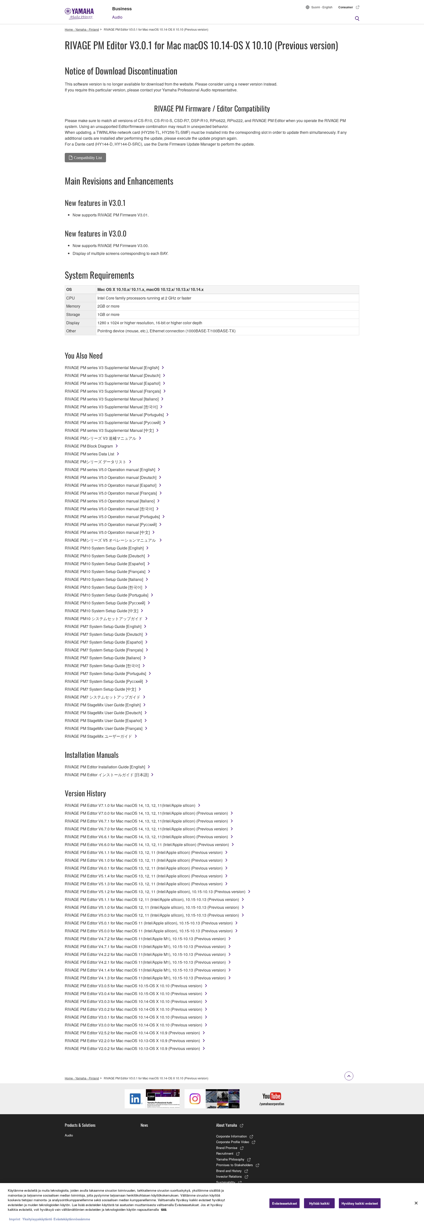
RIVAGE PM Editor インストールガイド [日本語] (106, 774)
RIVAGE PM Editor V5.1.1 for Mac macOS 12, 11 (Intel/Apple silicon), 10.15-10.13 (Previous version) (152, 899)
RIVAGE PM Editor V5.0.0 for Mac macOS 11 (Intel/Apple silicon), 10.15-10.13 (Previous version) (149, 931)
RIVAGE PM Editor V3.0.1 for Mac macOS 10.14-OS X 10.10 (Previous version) (133, 1017)
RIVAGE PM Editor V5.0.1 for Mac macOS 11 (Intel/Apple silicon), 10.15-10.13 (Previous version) (149, 923)
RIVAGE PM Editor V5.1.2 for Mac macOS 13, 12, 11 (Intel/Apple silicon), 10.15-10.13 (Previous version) (155, 891)
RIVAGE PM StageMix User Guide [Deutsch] (103, 712)
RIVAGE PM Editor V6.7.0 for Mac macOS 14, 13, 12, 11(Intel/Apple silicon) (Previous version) (146, 829)
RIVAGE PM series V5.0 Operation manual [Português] (112, 516)
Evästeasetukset (284, 1203)
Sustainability (225, 1182)
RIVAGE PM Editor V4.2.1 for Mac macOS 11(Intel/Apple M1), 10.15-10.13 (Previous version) (145, 962)
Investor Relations (229, 1176)
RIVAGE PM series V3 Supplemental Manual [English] (112, 367)
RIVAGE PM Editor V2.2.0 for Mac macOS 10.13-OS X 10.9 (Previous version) (132, 1040)
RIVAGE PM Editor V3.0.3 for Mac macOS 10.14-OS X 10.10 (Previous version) (133, 1001)
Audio (117, 17)
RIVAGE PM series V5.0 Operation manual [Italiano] (110, 501)
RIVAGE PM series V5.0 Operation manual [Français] (111, 493)
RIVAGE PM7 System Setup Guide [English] (103, 626)
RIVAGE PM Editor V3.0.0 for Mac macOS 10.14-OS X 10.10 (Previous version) (133, 1025)
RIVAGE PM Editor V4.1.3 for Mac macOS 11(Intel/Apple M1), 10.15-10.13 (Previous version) (145, 978)
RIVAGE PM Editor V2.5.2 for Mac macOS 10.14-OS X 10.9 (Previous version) (132, 1033)
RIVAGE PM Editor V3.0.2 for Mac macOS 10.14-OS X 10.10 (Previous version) (133, 1009)
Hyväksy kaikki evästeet (360, 1203)
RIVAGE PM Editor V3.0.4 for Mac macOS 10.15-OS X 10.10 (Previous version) (133, 993)
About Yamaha (226, 1125)
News (144, 1125)
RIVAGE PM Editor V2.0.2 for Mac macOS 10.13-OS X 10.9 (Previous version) (132, 1048)
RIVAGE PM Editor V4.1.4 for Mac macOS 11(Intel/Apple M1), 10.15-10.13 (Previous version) (145, 970)
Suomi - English (321, 7)
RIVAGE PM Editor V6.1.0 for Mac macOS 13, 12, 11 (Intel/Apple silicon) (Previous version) (144, 860)
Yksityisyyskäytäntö (37, 1219)
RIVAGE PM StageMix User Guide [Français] (103, 728)
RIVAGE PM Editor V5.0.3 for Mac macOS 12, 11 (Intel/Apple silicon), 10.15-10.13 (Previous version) (152, 915)
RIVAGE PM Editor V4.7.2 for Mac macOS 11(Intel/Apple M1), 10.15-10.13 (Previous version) (145, 938)
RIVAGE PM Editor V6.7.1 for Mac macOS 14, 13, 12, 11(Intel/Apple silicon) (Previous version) (146, 821)
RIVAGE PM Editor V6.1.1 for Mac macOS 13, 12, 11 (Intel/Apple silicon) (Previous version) (144, 852)
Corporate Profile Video (232, 1141)
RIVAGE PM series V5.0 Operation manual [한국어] (109, 509)
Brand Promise (226, 1147)
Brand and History (229, 1170)
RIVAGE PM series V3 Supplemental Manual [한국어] (111, 407)
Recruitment (224, 1153)
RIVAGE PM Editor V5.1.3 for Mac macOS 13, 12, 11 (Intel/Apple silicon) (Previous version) (144, 884)
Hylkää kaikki (319, 1203)
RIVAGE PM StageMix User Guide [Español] (103, 720)
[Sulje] (416, 1203)
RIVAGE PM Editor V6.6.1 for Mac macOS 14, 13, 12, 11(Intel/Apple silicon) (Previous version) (146, 836)
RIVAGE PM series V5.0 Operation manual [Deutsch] (110, 477)
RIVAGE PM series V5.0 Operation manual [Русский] (111, 524)
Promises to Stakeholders (234, 1164)
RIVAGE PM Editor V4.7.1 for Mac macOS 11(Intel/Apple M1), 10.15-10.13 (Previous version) (145, 946)
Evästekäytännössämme (71, 1219)
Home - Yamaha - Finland (82, 29)
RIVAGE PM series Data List (89, 454)
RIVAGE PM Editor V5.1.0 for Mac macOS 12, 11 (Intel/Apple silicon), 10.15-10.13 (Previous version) (152, 907)
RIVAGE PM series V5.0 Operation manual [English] (110, 469)
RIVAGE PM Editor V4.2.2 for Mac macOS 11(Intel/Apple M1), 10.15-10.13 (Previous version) (145, 954)
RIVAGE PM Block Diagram (89, 446)
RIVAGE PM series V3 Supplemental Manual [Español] (112, 383)
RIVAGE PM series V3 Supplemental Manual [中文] (109, 430)
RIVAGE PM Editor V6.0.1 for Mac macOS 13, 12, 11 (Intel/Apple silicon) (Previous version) (144, 868)
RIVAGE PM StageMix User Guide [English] (103, 705)
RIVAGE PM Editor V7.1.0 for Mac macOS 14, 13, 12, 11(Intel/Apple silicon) (130, 805)
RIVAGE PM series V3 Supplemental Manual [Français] (113, 391)
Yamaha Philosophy (230, 1159)
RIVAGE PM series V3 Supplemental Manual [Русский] (112, 422)
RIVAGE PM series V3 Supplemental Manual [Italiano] (112, 399)
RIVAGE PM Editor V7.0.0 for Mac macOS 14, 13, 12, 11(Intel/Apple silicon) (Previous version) (146, 813)
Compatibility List (88, 158)
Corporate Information (231, 1136)
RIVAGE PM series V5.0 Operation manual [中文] (107, 532)
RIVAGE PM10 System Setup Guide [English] (104, 548)
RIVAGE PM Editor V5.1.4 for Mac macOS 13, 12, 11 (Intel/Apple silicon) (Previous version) (144, 876)
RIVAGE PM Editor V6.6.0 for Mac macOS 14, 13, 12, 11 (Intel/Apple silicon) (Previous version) (147, 844)
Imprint (14, 1219)
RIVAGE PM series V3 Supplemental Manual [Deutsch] (112, 375)
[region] (212, 1203)
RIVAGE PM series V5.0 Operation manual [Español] (110, 485)
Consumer (345, 7)
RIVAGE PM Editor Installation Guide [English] (105, 767)
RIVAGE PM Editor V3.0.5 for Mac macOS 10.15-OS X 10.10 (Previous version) (133, 985)
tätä (163, 1209)
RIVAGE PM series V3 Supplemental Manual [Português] (114, 414)
